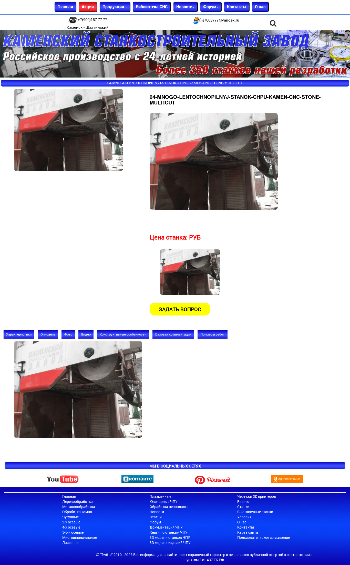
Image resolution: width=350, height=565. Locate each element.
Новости (157, 511)
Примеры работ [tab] (212, 334)
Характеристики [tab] (19, 334)
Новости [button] (184, 6)
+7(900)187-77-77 (92, 19)
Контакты (236, 6)
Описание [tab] (47, 334)
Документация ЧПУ (166, 527)
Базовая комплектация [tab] (173, 334)
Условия (244, 516)
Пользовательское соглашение (263, 537)
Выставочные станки (255, 511)
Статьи (156, 516)
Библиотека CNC (152, 6)
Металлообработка (78, 506)
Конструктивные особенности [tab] (123, 334)
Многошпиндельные (79, 537)
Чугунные (70, 516)
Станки (243, 506)
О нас (260, 6)
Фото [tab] (68, 334)
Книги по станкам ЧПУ (169, 532)
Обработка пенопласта (169, 506)
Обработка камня (77, 511)
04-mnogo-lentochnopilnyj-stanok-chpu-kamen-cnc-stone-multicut (175, 83)
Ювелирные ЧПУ (164, 501)
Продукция (113, 6)
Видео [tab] (86, 334)
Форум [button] (209, 6)
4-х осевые (71, 527)
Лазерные (70, 542)
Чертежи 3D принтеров (256, 496)
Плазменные (160, 496)
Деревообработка (77, 501)
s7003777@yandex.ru (220, 20)
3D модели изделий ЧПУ (170, 542)
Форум (155, 522)
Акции (88, 6)
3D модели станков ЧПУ (170, 537)
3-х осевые (71, 522)
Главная (65, 6)
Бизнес (243, 501)
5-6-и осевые (73, 532)
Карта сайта (247, 532)
